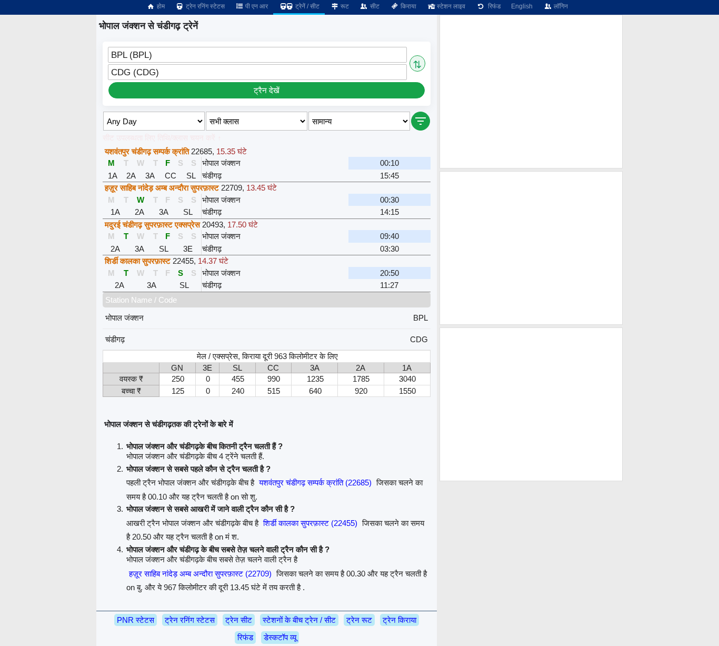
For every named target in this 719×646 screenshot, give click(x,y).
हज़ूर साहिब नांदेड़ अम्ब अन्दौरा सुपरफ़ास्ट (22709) (200, 573)
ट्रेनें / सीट (306, 6)
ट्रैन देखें (266, 90)
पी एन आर (256, 6)
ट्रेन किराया (399, 619)
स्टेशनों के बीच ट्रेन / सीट (299, 619)
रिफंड (493, 6)
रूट (344, 6)
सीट (374, 6)
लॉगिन (560, 6)
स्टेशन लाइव (450, 6)
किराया (407, 6)
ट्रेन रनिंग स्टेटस (204, 6)
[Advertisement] (531, 91)
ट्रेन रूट (359, 619)
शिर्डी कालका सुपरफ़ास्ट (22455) (310, 523)
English (522, 6)
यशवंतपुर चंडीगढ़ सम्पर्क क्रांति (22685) (315, 482)
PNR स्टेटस (135, 619)
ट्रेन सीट (238, 619)
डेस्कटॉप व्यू (280, 637)
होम (160, 6)
